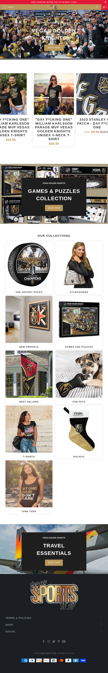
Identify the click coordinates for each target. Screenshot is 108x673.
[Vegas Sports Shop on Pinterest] (59, 641)
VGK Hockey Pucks (28, 267)
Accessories (79, 267)
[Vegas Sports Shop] (54, 7)
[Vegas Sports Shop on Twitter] (54, 641)
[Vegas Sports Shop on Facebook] (44, 641)
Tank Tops (28, 486)
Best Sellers (28, 377)
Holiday (79, 431)
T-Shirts (28, 431)
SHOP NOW (54, 47)
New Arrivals (28, 322)
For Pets (79, 377)
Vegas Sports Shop (48, 653)
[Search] (98, 7)
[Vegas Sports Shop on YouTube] (64, 641)
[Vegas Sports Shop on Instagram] (49, 641)
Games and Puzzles (79, 322)
